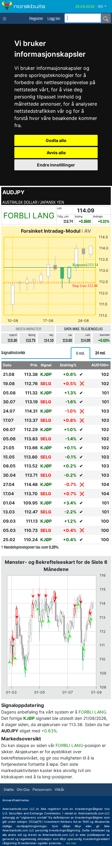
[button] (104, 6)
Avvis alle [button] (56, 152)
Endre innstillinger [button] (56, 164)
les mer (71, 843)
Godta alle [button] (56, 140)
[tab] (80, 353)
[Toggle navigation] (5, 18)
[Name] (106, 18)
